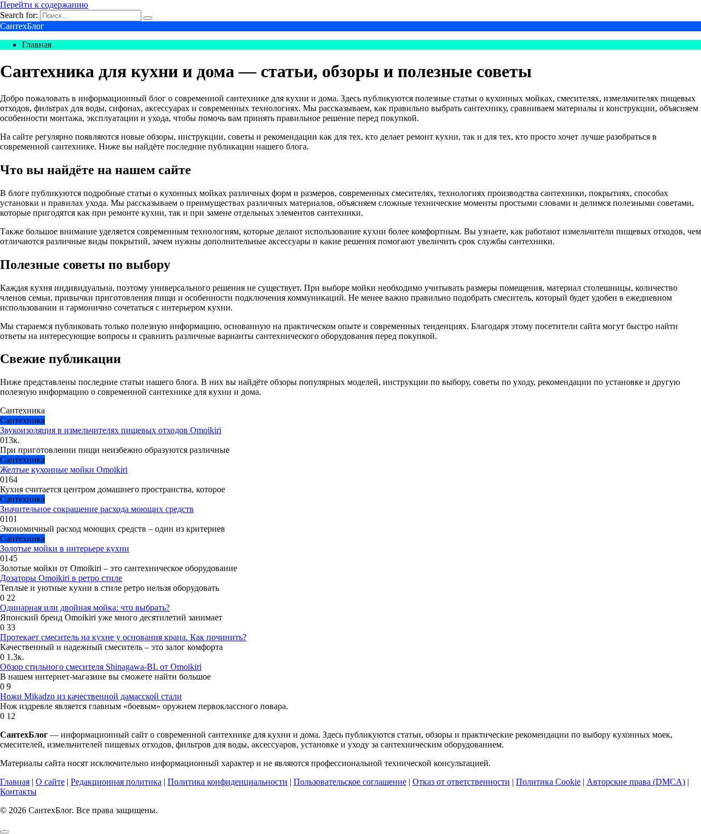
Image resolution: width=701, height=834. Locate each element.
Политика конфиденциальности (228, 781)
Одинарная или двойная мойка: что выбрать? (85, 607)
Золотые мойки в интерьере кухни (64, 548)
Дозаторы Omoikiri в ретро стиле (61, 578)
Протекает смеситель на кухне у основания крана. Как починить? (123, 637)
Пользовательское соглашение (350, 781)
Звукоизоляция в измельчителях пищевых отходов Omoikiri (110, 430)
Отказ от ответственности (461, 781)
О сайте (50, 781)
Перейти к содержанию (44, 4)
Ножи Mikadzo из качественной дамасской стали (91, 696)
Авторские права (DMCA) (636, 781)
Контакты (18, 791)
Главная (15, 781)
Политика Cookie (548, 781)
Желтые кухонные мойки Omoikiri (64, 469)
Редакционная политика (116, 781)
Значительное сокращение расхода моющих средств (97, 509)
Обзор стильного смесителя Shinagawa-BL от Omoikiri (101, 666)
